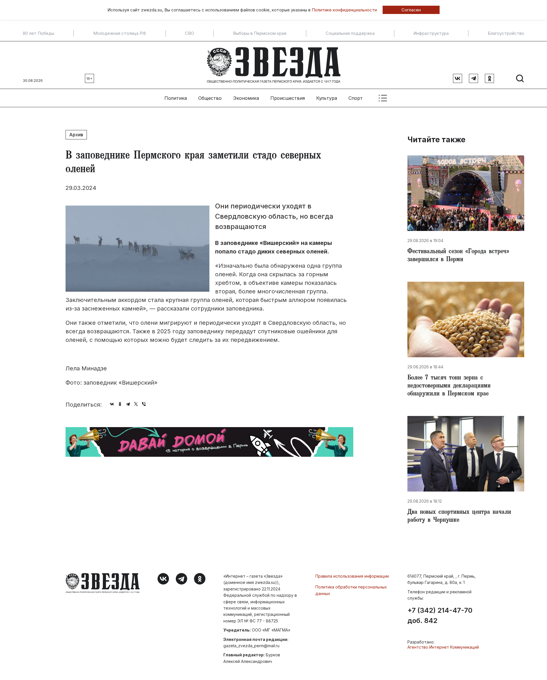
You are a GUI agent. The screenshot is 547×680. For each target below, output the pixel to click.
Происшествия (287, 98)
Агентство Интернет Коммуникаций (443, 647)
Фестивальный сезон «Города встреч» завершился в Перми (458, 256)
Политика (175, 98)
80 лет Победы (38, 33)
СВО (189, 33)
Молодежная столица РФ (119, 33)
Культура (326, 98)
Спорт (355, 98)
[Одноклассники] (120, 404)
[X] (135, 404)
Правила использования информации (352, 576)
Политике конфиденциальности (344, 10)
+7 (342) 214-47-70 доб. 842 (439, 615)
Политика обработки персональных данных (351, 590)
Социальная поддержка (350, 33)
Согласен (411, 10)
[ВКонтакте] (112, 404)
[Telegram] (127, 404)
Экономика (246, 98)
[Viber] (143, 404)
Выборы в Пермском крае (260, 33)
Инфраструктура (431, 33)
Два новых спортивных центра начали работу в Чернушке (459, 517)
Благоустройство (506, 33)
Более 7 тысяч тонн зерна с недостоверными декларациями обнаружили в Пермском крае (449, 386)
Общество (210, 98)
